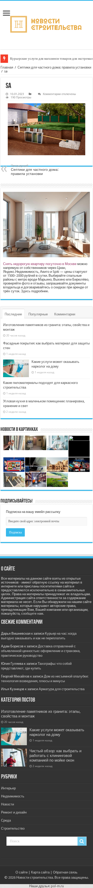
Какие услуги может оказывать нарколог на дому (56, 732)
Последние (13, 314)
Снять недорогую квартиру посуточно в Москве (39, 264)
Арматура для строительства (61, 689)
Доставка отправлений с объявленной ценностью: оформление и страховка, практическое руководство (40, 650)
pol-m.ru (57, 886)
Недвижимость (12, 796)
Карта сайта (40, 872)
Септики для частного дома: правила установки (54, 67)
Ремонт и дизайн (14, 812)
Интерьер (8, 788)
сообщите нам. (32, 613)
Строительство (13, 828)
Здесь (25, 291)
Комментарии (64, 314)
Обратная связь (65, 872)
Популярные (38, 314)
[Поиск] (82, 841)
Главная (7, 67)
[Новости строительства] (46, 25)
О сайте (22, 872)
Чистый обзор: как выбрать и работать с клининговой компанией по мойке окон (55, 756)
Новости (7, 804)
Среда (6, 820)
